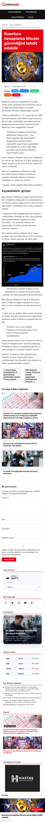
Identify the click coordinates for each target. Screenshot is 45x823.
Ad (4, 519)
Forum (30, 17)
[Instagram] (18, 603)
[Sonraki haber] (38, 619)
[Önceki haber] (33, 619)
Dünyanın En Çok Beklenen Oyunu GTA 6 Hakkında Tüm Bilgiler (23, 694)
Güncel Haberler (14, 12)
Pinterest (16, 95)
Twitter (15, 91)
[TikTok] (31, 603)
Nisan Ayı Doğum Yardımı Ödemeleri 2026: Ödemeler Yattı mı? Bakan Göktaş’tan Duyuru (21, 701)
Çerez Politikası (18, 17)
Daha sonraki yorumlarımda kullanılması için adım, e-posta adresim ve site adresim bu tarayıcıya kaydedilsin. (21, 552)
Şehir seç (9, 582)
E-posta (6, 528)
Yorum (5, 498)
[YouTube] (25, 603)
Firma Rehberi (31, 12)
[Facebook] (6, 603)
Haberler (5, 25)
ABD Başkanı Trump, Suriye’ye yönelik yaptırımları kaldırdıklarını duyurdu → (32, 376)
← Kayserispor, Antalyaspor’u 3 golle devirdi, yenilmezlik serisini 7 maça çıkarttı (11, 374)
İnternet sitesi (8, 538)
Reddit (8, 95)
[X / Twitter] (12, 603)
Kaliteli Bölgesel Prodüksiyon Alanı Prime (19, 705)
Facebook (24, 91)
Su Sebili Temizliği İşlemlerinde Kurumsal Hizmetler (23, 698)
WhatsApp (34, 91)
